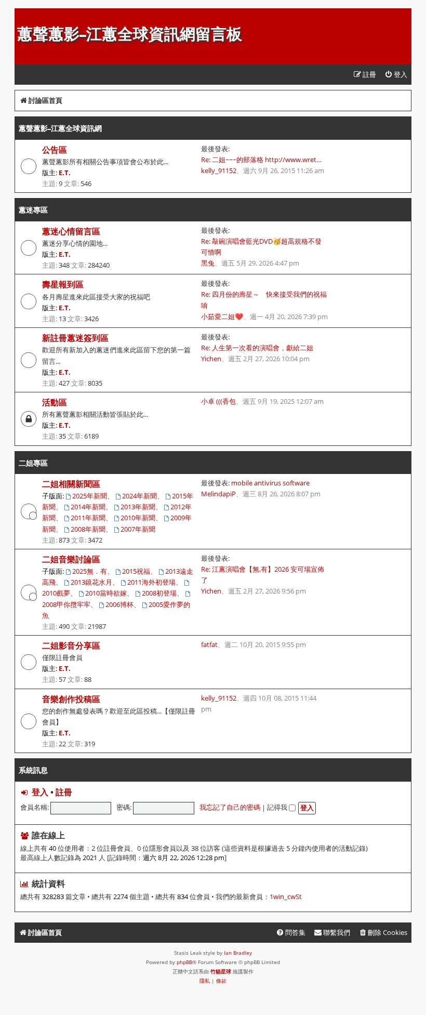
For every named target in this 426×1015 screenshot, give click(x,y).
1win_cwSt (286, 896)
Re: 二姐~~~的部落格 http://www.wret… (261, 159)
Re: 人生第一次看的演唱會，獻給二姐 (257, 347)
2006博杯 (119, 604)
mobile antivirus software (270, 482)
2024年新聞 (139, 495)
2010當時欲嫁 (106, 593)
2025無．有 (89, 571)
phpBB (184, 962)
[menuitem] (395, 74)
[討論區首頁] (23, 13)
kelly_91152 (218, 170)
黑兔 (208, 263)
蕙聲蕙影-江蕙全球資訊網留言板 (129, 34)
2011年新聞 (88, 517)
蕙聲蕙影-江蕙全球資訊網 (60, 128)
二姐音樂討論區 (71, 559)
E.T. (65, 172)
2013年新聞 (138, 506)
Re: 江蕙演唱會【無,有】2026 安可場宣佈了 (262, 574)
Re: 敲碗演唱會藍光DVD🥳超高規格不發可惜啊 (261, 246)
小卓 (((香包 (218, 401)
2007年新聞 (138, 529)
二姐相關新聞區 (71, 484)
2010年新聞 (138, 517)
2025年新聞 (89, 495)
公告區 (54, 149)
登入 (40, 792)
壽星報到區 (63, 284)
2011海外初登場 (151, 582)
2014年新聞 (88, 506)
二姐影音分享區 (71, 645)
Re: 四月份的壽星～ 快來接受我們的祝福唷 (264, 299)
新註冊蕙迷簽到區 (75, 338)
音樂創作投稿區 (71, 699)
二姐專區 (33, 463)
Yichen (211, 358)
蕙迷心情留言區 (71, 231)
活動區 (54, 402)
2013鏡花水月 (91, 582)
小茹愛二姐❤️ (222, 316)
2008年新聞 (88, 529)
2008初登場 (159, 593)
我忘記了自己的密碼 (229, 807)
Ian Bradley (238, 952)
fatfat (209, 644)
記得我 (278, 807)
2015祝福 (136, 571)
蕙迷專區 (33, 210)
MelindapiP (218, 493)
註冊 (64, 792)
